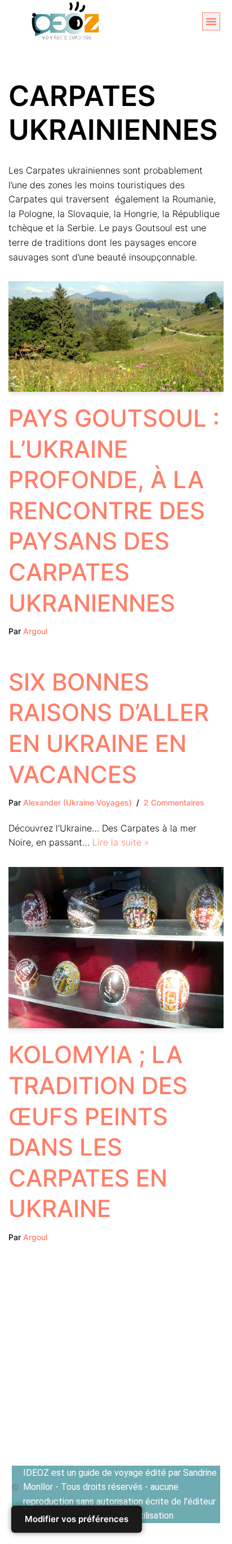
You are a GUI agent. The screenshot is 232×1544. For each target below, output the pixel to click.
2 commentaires (174, 802)
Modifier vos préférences (76, 1519)
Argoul (35, 631)
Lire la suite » (120, 842)
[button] (211, 21)
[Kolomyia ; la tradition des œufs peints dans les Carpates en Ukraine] (116, 948)
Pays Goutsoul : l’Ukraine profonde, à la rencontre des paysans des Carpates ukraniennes (114, 510)
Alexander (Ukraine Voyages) (77, 802)
